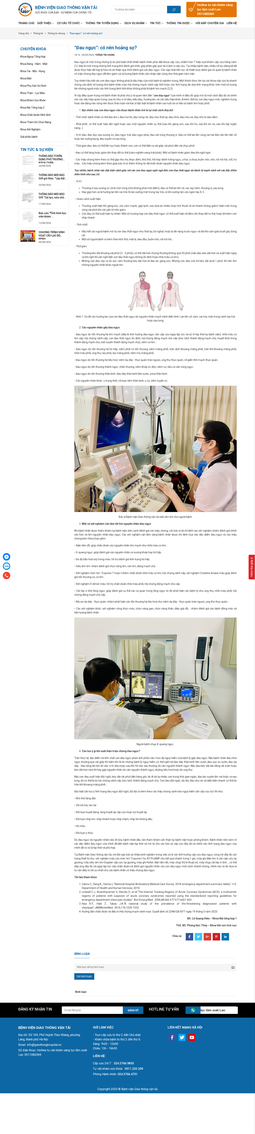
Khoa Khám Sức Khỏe (33, 100)
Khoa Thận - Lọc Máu (32, 93)
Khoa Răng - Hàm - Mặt (33, 63)
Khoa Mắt (26, 78)
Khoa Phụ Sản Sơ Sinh (33, 85)
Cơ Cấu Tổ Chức (68, 23)
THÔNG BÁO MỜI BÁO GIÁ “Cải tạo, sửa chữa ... (52, 196)
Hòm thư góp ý (251, 567)
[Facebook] (189, 937)
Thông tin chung (56, 33)
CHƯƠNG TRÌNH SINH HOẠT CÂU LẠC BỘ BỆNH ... (52, 234)
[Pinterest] (216, 937)
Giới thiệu (44, 23)
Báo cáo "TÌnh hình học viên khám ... (52, 215)
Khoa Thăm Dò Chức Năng (35, 122)
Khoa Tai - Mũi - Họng (32, 71)
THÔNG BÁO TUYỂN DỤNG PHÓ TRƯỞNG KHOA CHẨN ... (51, 157)
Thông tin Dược (178, 23)
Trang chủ (26, 23)
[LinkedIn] (225, 937)
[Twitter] (198, 937)
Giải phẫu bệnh (29, 136)
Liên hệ (232, 23)
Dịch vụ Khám (134, 23)
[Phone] (6, 575)
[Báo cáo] (27, 216)
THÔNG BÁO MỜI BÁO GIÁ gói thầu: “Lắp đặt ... (52, 177)
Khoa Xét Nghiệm (30, 129)
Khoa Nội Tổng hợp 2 (32, 107)
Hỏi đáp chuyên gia (210, 23)
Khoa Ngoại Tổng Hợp (33, 56)
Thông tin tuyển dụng (102, 23)
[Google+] (207, 937)
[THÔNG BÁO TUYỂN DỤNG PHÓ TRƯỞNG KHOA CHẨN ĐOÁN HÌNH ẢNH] (27, 159)
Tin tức (155, 23)
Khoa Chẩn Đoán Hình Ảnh (35, 114)
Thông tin (38, 33)
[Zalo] (6, 566)
